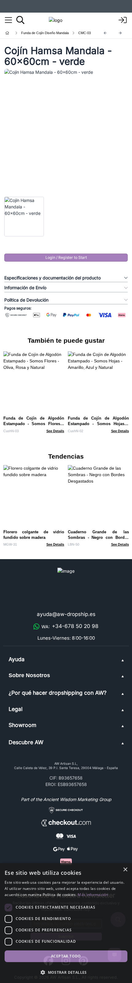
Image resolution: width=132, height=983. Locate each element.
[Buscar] (20, 20)
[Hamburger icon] (8, 20)
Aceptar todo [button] (66, 956)
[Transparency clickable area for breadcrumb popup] (39, 33)
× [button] (125, 869)
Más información (93, 894)
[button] (66, 972)
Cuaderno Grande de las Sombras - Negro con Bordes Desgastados (98, 537)
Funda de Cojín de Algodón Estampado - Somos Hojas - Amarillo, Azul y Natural (98, 424)
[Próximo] (120, 33)
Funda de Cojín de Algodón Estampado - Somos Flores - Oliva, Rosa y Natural (33, 424)
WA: (70, 626)
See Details (55, 431)
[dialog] (66, 923)
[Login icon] (123, 20)
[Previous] (105, 33)
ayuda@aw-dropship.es (66, 614)
